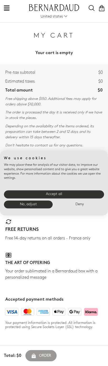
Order (45, 356)
